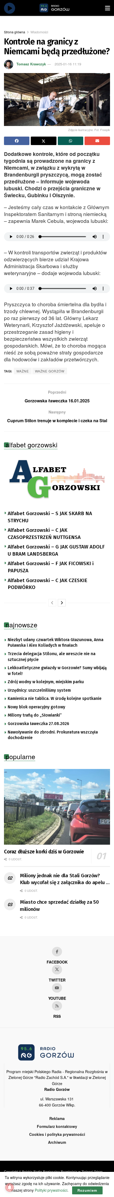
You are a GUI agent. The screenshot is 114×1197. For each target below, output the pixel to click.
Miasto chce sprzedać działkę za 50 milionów (59, 905)
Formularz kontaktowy (57, 1126)
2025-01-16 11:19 (68, 63)
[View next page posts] (62, 602)
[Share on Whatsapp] (70, 141)
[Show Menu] (107, 8)
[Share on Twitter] (43, 141)
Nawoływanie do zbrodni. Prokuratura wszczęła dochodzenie (53, 735)
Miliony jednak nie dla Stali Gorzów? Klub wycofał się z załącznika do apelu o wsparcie (64, 879)
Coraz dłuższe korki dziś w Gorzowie (44, 852)
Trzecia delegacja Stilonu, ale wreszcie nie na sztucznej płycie (51, 656)
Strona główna (14, 32)
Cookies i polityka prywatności (57, 1134)
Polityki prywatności (51, 1190)
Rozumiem (87, 1190)
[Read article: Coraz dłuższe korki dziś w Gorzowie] (57, 807)
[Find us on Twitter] (57, 969)
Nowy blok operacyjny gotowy (36, 707)
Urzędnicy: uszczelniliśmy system (39, 690)
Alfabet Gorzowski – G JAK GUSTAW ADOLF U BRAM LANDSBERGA (56, 550)
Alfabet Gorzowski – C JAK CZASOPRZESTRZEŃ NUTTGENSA (44, 533)
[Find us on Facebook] (57, 951)
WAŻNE (22, 371)
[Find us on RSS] (57, 1006)
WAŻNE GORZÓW (49, 371)
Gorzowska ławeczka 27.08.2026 (38, 723)
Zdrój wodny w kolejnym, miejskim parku (46, 682)
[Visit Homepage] (60, 8)
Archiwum (57, 1142)
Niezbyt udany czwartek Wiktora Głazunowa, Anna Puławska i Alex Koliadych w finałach (55, 642)
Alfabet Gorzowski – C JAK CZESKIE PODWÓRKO (47, 584)
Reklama (57, 1118)
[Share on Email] (97, 141)
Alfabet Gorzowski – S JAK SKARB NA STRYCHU (50, 517)
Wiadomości (39, 32)
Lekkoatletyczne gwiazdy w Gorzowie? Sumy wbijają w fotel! (57, 670)
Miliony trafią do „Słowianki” (35, 715)
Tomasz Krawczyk (31, 63)
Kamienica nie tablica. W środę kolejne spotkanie (55, 698)
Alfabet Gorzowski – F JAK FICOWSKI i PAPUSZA (51, 567)
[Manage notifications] (9, 1187)
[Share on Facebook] (16, 141)
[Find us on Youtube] (57, 988)
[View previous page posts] (52, 602)
